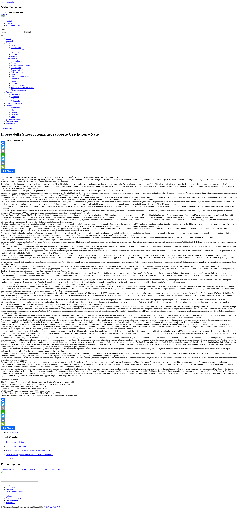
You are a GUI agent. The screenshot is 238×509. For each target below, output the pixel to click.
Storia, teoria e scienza (14, 103)
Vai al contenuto (7, 2)
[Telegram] (119, 159)
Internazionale (11, 59)
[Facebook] (119, 143)
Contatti (9, 21)
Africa (13, 63)
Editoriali (9, 41)
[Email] (119, 151)
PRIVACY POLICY (52, 507)
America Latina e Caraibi (21, 65)
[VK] (119, 163)
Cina (13, 74)
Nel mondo (15, 101)
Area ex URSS (17, 70)
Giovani (14, 54)
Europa (14, 81)
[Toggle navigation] (2, 35)
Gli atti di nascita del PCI (16, 459)
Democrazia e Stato (18, 50)
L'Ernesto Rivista (7, 128)
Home (8, 39)
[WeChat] (119, 167)
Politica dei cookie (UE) (15, 25)
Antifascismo (16, 48)
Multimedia (10, 123)
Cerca (3, 30)
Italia (8, 43)
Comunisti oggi (12, 92)
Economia (15, 52)
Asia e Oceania (17, 72)
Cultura (9, 105)
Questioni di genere (13, 119)
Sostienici (10, 23)
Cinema (14, 110)
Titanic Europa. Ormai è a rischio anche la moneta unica (28, 450)
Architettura (15, 108)
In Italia (14, 99)
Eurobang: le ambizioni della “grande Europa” (43, 469)
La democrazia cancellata (16, 446)
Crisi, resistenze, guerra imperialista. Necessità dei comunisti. (29, 455)
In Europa (15, 97)
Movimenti (15, 56)
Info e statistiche (17, 85)
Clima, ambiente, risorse (20, 76)
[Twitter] (119, 147)
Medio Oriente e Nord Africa (22, 88)
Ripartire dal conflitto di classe (13, 469)
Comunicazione (12, 121)
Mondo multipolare (18, 90)
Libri (13, 117)
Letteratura (15, 114)
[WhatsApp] (119, 155)
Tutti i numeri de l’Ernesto (16, 442)
